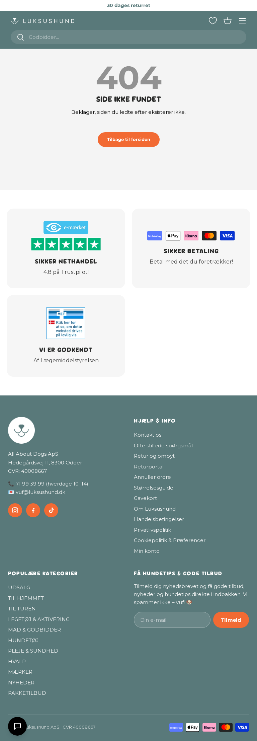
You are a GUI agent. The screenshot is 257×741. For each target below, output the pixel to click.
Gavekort (145, 498)
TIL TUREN (22, 608)
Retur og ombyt (154, 456)
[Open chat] (17, 726)
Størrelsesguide (153, 488)
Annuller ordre (152, 477)
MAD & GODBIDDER (34, 629)
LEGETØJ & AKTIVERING (39, 619)
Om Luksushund (155, 509)
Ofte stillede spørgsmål (163, 445)
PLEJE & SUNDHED (33, 651)
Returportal (149, 466)
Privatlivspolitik (152, 530)
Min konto (147, 551)
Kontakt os (147, 435)
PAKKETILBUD (27, 693)
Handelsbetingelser (159, 519)
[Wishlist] (212, 20)
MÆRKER (20, 672)
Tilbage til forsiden (128, 139)
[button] (227, 20)
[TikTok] (51, 510)
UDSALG (19, 587)
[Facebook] (33, 510)
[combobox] (128, 37)
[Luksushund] (65, 430)
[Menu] (242, 20)
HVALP (17, 661)
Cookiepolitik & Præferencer (169, 540)
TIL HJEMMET (26, 598)
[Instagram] (15, 510)
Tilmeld (231, 620)
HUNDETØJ (23, 640)
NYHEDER (21, 682)
